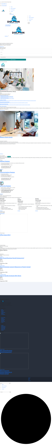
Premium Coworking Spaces (8, 154)
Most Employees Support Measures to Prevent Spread (15, 267)
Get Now (1, 210)
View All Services (2, 110)
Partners (2, 318)
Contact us (1, 169)
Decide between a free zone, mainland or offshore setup (6, 96)
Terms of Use (3, 329)
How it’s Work (3, 317)
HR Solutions (3, 314)
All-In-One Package (5, 186)
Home (2, 309)
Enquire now (2, 46)
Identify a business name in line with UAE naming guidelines (7, 98)
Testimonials (3, 319)
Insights (2, 313)
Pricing (2, 322)
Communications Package (7, 172)
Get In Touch (12, 14)
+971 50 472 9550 (4, 5)
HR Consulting (2, 265)
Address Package (5, 161)
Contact (2, 311)
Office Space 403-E (5, 235)
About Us (2, 310)
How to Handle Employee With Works (10, 275)
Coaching (1, 256)
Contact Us (6, 36)
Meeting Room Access (6, 137)
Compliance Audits (3, 274)
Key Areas (2, 320)
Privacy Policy (3, 328)
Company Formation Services (8, 150)
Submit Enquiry (13, 59)
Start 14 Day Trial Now (3, 106)
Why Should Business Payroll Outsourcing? (12, 258)
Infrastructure (3, 326)
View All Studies (2, 213)
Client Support (3, 327)
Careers (2, 325)
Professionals (3, 312)
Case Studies (3, 321)
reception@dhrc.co (4, 3)
